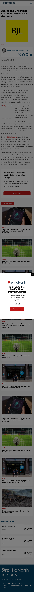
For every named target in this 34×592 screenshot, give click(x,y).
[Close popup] (32, 274)
